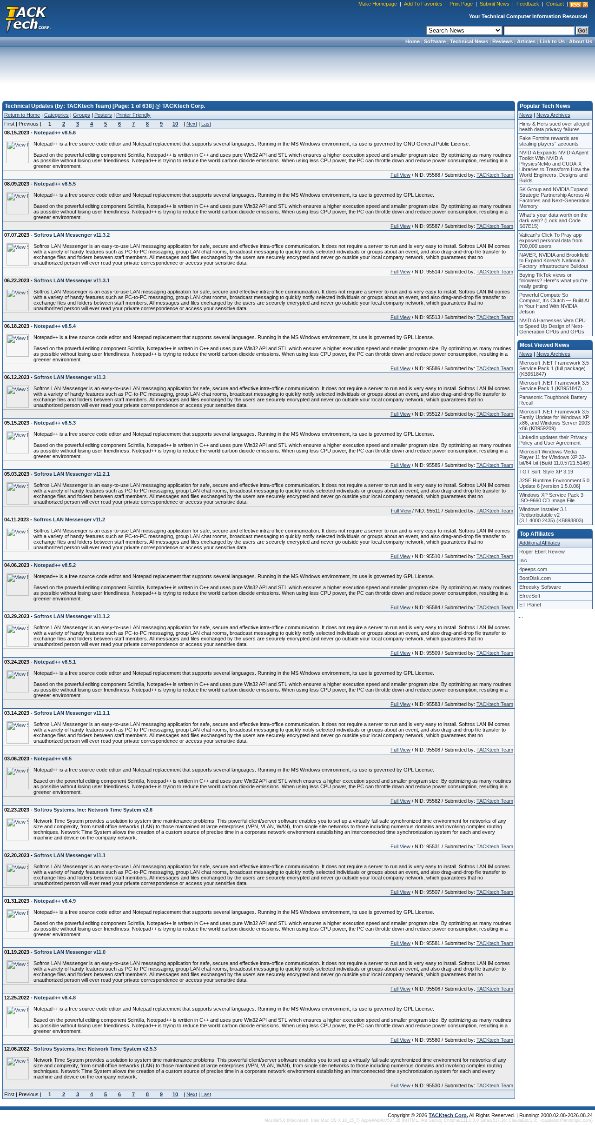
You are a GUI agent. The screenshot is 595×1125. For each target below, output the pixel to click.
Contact (555, 4)
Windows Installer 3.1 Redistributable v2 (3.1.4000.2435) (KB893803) (551, 514)
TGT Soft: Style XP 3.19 (546, 471)
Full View (400, 175)
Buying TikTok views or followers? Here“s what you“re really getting (553, 280)
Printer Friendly (133, 115)
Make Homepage (377, 4)
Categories (56, 115)
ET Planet (530, 604)
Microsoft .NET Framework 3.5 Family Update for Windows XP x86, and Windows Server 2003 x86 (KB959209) (554, 420)
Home (412, 41)
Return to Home (22, 115)
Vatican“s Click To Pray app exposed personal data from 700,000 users (550, 240)
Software (435, 41)
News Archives (553, 115)
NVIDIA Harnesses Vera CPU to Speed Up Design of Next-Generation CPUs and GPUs (552, 326)
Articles (526, 41)
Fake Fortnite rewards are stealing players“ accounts (549, 140)
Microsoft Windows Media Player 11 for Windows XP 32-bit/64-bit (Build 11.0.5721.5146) (554, 457)
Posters (103, 115)
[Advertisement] (297, 71)
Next (191, 123)
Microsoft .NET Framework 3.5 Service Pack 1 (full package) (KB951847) (554, 368)
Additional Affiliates (539, 543)
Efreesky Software (540, 587)
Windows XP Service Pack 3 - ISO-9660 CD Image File (553, 497)
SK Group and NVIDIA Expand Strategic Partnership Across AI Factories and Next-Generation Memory (554, 197)
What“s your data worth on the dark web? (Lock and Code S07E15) (553, 220)
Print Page (461, 4)
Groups (81, 115)
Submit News (494, 4)
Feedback (527, 4)
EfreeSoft (529, 596)
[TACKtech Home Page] (28, 18)
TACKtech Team (494, 175)
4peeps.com (533, 569)
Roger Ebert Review (542, 551)
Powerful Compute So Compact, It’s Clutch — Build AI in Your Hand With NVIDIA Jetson (554, 303)
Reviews (502, 41)
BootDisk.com (535, 578)
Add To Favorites (423, 4)
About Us (580, 41)
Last (206, 123)
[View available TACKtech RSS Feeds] (578, 4)
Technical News (469, 41)
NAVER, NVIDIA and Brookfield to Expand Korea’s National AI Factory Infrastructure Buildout (553, 260)
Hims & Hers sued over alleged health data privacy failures (554, 126)
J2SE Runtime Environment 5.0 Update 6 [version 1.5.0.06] (554, 483)
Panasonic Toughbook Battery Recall (553, 400)
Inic (523, 560)
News (525, 115)
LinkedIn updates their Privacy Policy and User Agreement (553, 440)
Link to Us (552, 41)
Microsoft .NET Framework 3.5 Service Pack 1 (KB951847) (554, 385)
